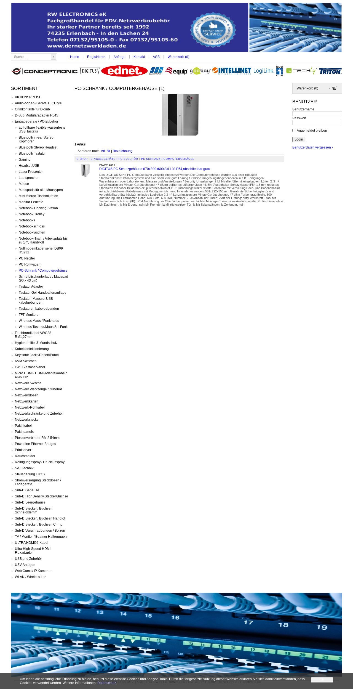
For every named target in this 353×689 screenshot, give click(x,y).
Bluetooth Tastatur (32, 153)
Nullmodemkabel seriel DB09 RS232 (41, 250)
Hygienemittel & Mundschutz (36, 343)
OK (322, 680)
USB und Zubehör (28, 559)
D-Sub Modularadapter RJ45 (36, 115)
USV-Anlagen (25, 565)
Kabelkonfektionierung (32, 349)
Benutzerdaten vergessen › (312, 147)
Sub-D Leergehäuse (30, 502)
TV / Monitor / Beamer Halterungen (41, 537)
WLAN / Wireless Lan (31, 577)
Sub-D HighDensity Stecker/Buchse (41, 496)
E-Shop (82, 159)
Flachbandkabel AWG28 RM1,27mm (33, 335)
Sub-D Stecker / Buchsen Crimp (38, 524)
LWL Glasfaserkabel (30, 367)
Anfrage (119, 57)
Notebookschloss (32, 226)
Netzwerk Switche (28, 383)
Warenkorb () (178, 57)
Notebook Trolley (31, 214)
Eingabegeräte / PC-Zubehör (36, 121)
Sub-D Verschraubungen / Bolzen (40, 530)
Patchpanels (24, 432)
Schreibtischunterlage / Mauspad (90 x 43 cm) (43, 278)
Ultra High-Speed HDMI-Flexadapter (33, 551)
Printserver (23, 450)
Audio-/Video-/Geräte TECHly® (38, 103)
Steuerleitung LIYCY (30, 474)
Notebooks (27, 220)
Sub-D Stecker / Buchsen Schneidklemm (33, 510)
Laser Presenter (31, 172)
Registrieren (96, 57)
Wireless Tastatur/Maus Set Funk (43, 327)
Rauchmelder (25, 456)
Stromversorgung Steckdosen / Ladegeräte (38, 482)
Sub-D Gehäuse (27, 490)
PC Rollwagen (30, 264)
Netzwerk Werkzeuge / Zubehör (38, 389)
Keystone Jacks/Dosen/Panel (37, 355)
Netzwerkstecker (27, 420)
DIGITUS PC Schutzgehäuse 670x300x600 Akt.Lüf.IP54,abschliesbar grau (154, 169)
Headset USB (29, 166)
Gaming (25, 159)
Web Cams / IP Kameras (33, 571)
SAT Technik (24, 468)
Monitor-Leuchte (31, 202)
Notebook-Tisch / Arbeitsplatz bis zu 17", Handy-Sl (43, 240)
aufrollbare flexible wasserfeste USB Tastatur (42, 129)
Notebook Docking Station (38, 208)
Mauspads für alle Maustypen (41, 190)
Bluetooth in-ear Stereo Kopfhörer (36, 139)
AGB (156, 57)
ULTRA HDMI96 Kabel (31, 543)
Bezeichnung (123, 151)
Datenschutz (106, 683)
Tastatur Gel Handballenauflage (42, 293)
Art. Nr (105, 151)
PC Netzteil (27, 258)
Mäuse (24, 184)
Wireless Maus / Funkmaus (39, 321)
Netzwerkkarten (26, 401)
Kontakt (139, 57)
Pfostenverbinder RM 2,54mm (37, 438)
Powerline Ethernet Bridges (35, 444)
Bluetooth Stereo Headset (38, 147)
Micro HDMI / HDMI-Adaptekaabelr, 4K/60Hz (41, 375)
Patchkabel (23, 426)
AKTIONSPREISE (28, 97)
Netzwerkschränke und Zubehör (39, 413)
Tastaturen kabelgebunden (39, 309)
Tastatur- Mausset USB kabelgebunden (36, 300)
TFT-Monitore (29, 315)
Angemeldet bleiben (312, 130)
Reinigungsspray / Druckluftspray (40, 462)
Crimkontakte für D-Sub (32, 109)
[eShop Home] (176, 28)
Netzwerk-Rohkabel (30, 407)
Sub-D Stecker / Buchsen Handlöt (40, 518)
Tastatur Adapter (31, 286)
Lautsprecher (29, 178)
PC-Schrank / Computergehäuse (43, 270)
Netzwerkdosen (26, 395)
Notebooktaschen (32, 232)
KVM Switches (25, 361)
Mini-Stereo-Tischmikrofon (38, 196)
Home (74, 57)
